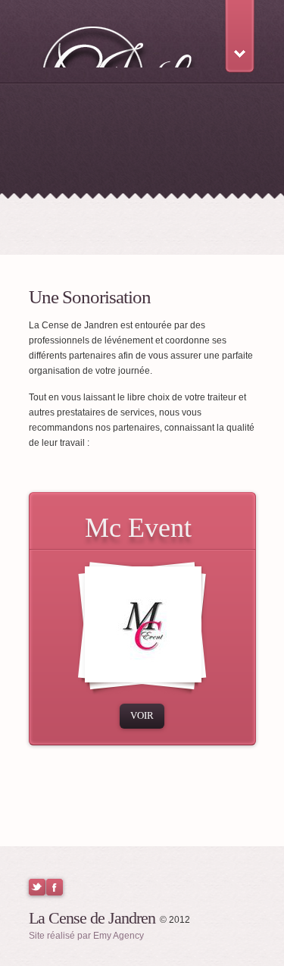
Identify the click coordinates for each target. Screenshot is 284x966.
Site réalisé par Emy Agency (86, 935)
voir (142, 715)
